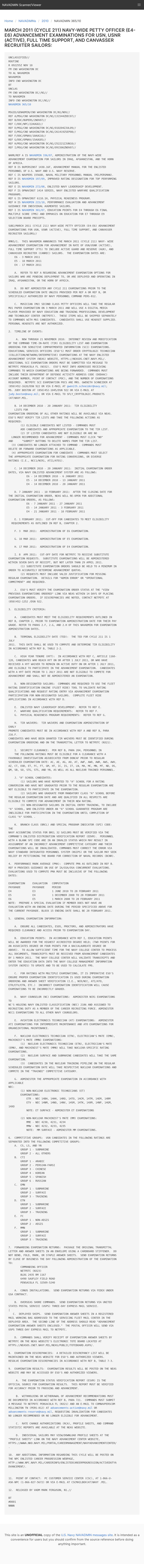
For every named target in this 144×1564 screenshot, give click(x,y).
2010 (45, 21)
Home (8, 21)
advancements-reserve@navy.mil (30, 1411)
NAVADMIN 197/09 (33, 178)
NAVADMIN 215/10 (33, 202)
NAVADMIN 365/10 (19, 104)
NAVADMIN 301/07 (33, 210)
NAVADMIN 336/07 (40, 155)
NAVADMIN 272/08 (33, 186)
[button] (139, 5)
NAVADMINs (27, 21)
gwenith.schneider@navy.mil (86, 386)
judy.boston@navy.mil (23, 394)
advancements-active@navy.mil (71, 1407)
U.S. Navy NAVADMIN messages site (87, 1535)
